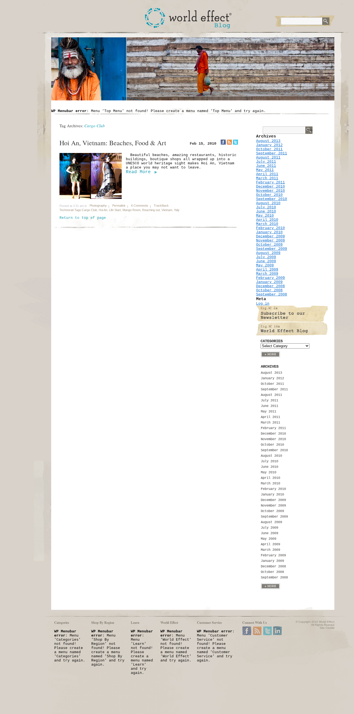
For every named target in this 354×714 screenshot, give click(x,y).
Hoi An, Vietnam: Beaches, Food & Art (112, 142)
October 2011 (269, 149)
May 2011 (265, 170)
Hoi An (103, 210)
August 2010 (268, 203)
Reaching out (151, 210)
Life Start (115, 210)
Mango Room (131, 210)
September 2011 (271, 153)
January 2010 (269, 232)
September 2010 (271, 199)
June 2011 (266, 166)
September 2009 (271, 249)
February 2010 (270, 228)
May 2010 (265, 216)
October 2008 (269, 290)
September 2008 (271, 294)
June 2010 (266, 211)
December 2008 (270, 286)
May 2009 (265, 265)
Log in (262, 304)
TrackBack (161, 205)
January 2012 (269, 145)
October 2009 (269, 245)
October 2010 (269, 195)
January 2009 (269, 282)
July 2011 (266, 162)
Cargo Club (89, 210)
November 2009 (270, 240)
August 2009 (268, 253)
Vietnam (167, 210)
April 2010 (267, 220)
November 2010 (270, 191)
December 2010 (270, 187)
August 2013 (268, 141)
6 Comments (139, 205)
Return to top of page (82, 218)
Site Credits (327, 627)
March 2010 (267, 224)
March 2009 (267, 274)
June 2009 (266, 261)
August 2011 (268, 157)
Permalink (119, 205)
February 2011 (270, 182)
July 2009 (266, 257)
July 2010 (266, 207)
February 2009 (270, 278)
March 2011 (267, 178)
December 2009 (270, 236)
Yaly (176, 210)
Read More (138, 172)
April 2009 (267, 270)
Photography (98, 205)
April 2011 (267, 174)
